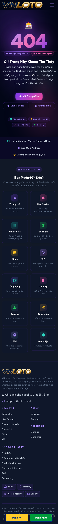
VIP (3, 439)
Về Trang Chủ (31, 96)
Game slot (7, 429)
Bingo (5, 434)
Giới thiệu (6, 453)
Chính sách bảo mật (12, 463)
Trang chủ (7, 414)
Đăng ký (35, 432)
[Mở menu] (52, 5)
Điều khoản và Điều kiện (13, 458)
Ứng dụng (35, 414)
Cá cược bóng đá (10, 424)
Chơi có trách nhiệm (12, 468)
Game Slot (44, 105)
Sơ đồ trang (7, 478)
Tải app (35, 419)
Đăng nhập (36, 437)
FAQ (4, 473)
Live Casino (17, 105)
